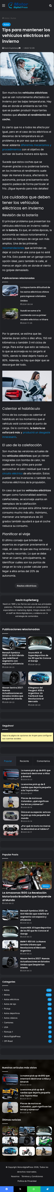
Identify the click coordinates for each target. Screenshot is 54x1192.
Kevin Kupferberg (11, 48)
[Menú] (3, 6)
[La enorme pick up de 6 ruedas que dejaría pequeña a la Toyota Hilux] (11, 788)
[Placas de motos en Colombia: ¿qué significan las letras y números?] (11, 802)
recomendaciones (13, 247)
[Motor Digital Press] (18, 5)
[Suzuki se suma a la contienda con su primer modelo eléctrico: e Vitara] (10, 313)
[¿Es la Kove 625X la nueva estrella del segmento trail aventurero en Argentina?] (44, 1151)
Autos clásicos (10, 1018)
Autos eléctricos (11, 999)
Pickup (7, 1008)
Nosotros (15, 1176)
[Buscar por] (50, 6)
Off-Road (8, 1041)
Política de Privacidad (27, 1181)
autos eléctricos (27, 585)
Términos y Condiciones (32, 1176)
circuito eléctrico (12, 473)
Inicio (6, 18)
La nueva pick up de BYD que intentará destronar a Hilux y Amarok (36, 773)
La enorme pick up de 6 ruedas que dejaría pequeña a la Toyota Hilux (36, 787)
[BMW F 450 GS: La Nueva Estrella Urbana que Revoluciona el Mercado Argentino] (10, 945)
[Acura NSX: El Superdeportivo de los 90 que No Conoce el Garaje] (40, 643)
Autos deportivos (12, 1013)
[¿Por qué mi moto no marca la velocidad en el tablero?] (11, 830)
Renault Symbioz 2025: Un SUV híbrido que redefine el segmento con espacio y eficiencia (13, 658)
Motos (7, 995)
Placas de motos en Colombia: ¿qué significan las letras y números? (35, 801)
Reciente (24, 761)
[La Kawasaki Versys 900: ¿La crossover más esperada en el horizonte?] (44, 1141)
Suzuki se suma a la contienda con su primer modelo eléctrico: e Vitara (34, 315)
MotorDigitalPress (12, 1036)
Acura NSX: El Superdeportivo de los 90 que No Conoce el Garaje (39, 656)
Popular (8, 761)
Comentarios (43, 761)
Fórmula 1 (8, 1032)
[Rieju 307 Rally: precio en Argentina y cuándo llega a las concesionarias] (27, 1151)
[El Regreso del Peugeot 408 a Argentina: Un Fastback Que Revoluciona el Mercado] (40, 678)
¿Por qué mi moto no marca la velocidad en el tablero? (35, 827)
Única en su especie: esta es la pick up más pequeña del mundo (36, 815)
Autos (13, 18)
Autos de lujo (10, 1004)
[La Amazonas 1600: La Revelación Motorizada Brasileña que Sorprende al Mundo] (10, 1130)
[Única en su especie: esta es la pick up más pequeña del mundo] (11, 815)
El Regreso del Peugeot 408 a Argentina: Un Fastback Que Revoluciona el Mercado (36, 694)
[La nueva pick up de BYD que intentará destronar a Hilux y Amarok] (11, 774)
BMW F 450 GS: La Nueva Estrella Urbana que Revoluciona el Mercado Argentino (33, 946)
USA (6, 1027)
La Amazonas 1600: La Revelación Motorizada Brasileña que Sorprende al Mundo (26, 896)
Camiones (8, 1022)
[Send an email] (19, 48)
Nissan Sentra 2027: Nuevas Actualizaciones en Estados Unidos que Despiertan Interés (12, 693)
